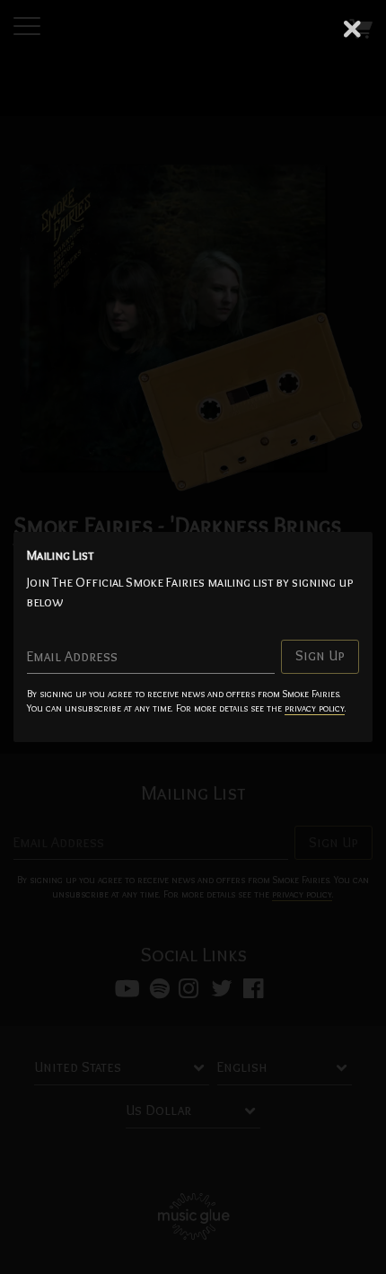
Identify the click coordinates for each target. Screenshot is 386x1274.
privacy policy (315, 708)
